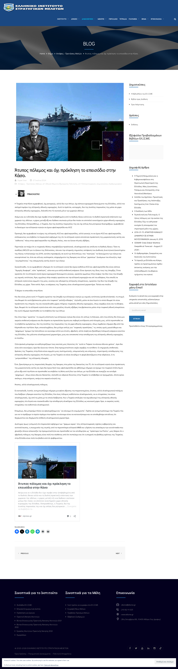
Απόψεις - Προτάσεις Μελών (69, 53)
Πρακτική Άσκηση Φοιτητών (28, 616)
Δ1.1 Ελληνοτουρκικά (87, 183)
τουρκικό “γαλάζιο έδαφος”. (62, 300)
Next (118, 553)
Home (42, 53)
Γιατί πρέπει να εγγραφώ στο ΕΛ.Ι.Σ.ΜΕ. (82, 605)
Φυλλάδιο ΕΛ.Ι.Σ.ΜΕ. (24, 605)
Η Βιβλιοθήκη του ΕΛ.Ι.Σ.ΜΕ (141, 94)
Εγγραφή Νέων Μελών (76, 609)
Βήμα (50, 53)
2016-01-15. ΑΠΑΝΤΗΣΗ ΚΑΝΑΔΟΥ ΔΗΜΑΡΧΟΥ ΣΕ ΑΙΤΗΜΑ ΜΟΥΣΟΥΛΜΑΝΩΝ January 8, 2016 (148, 235)
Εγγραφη (136, 318)
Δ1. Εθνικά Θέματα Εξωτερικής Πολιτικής (60, 183)
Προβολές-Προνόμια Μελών (78, 613)
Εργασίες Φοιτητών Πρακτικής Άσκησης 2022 (35, 631)
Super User (22, 180)
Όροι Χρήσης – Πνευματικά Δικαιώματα (33, 653)
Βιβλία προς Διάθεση (139, 99)
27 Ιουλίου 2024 (39, 180)
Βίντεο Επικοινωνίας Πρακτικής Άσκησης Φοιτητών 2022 (36, 625)
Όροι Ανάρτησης (137, 104)
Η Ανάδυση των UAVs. (143, 211)
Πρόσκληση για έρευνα (26, 613)
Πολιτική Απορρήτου (62, 653)
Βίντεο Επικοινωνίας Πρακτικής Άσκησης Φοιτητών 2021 (39, 620)
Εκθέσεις (134, 124)
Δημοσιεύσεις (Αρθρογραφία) (109, 183)
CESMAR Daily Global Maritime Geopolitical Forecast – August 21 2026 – (148, 246)
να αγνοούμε (50, 331)
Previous (24, 553)
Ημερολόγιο (21, 635)
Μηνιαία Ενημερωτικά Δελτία (28, 609)
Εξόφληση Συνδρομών (76, 616)
